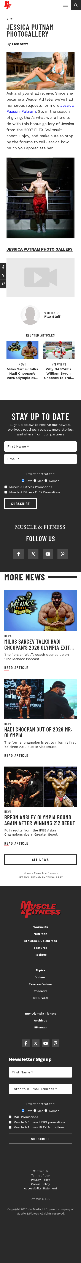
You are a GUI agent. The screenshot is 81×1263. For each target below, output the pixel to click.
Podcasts (41, 991)
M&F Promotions (26, 1117)
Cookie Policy (40, 1184)
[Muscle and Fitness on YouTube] (48, 554)
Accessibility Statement (40, 1188)
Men (40, 481)
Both (28, 481)
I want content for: (40, 474)
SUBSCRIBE (20, 503)
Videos (40, 977)
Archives (40, 1020)
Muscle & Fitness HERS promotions (39, 1122)
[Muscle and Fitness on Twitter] (33, 554)
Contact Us (40, 1171)
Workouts (40, 927)
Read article (16, 667)
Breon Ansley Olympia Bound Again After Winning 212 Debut (39, 820)
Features (40, 947)
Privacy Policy (40, 1179)
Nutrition (41, 934)
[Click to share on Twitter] (3, 275)
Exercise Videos (40, 984)
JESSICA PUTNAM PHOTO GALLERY (39, 249)
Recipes (40, 954)
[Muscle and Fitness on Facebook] (18, 554)
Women (53, 481)
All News (40, 859)
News (10, 19)
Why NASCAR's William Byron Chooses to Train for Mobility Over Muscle (58, 377)
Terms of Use (40, 1175)
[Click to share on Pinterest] (3, 284)
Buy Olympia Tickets (40, 1013)
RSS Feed (40, 998)
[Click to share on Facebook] (3, 267)
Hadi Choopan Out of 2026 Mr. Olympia (38, 732)
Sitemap (40, 1027)
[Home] (7, 7)
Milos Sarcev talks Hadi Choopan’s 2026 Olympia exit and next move (22, 375)
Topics (40, 970)
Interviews (59, 364)
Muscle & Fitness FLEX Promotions (34, 492)
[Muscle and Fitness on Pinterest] (62, 554)
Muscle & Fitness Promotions (30, 487)
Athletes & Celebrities (40, 940)
